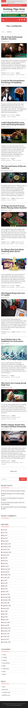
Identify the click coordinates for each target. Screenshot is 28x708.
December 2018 (6, 597)
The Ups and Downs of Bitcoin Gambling (13, 167)
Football (5, 657)
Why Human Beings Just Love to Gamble (13, 294)
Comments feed (6, 692)
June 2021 (5, 532)
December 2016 (6, 642)
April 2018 (5, 617)
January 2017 (6, 639)
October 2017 (6, 633)
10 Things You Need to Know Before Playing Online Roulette (14, 207)
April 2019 (5, 588)
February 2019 (6, 594)
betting (3, 377)
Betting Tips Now (14, 9)
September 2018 (7, 605)
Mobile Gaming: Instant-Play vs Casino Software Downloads (13, 426)
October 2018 (6, 602)
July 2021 (5, 529)
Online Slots (6, 668)
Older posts (13, 471)
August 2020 (6, 555)
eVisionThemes (18, 705)
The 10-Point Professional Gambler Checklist (11, 38)
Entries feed (5, 689)
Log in (3, 686)
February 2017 (6, 636)
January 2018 (6, 625)
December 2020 (7, 543)
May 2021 (5, 535)
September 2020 (7, 552)
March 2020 (6, 566)
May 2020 (5, 560)
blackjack (3, 160)
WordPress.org (6, 695)
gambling (3, 74)
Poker (4, 671)
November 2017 (6, 631)
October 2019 (6, 577)
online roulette (10, 243)
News (7, 375)
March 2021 (5, 541)
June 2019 (5, 583)
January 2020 (6, 572)
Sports (4, 674)
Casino (8, 73)
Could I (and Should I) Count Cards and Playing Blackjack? (13, 123)
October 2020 (6, 549)
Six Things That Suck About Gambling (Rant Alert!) (12, 250)
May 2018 (5, 614)
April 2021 (5, 538)
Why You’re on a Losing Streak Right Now (13, 384)
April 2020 (5, 563)
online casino (13, 417)
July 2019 (5, 580)
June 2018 (5, 611)
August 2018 (6, 608)
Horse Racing (6, 663)
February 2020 (6, 569)
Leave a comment (20, 74)
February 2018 (6, 622)
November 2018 (6, 600)
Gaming (12, 73)
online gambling (10, 74)
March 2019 (5, 591)
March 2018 (5, 619)
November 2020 (7, 546)
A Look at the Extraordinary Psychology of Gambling (12, 81)
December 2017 (6, 628)
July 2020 (5, 558)
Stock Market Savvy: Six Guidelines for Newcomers (12, 340)
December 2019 (6, 574)
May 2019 (5, 586)
